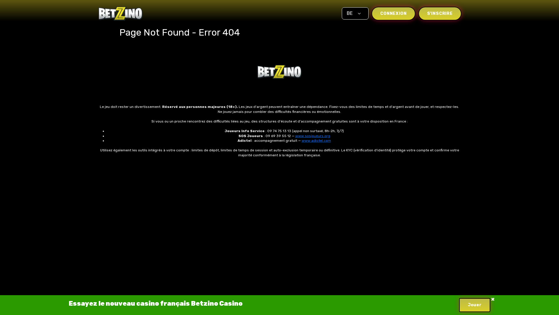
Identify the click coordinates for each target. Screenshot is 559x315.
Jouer (475, 304)
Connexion (393, 13)
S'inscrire (440, 13)
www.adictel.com (316, 141)
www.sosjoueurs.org (312, 136)
